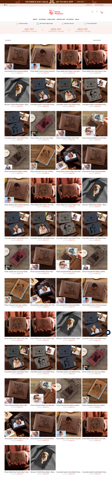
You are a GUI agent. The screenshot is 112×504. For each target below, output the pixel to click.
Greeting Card (61, 19)
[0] (101, 12)
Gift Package (70, 19)
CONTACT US (89, 5)
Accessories (42, 19)
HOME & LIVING (51, 19)
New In (77, 19)
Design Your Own (17, 76)
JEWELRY (35, 19)
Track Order (100, 5)
